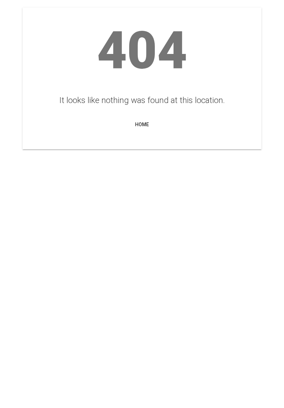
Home (142, 124)
